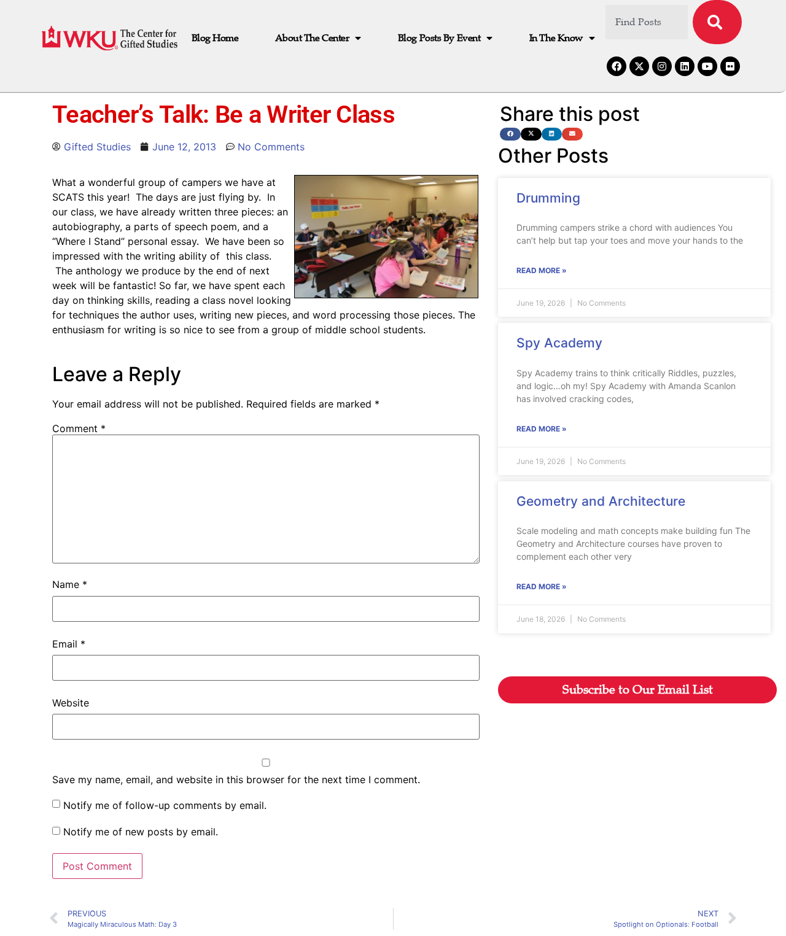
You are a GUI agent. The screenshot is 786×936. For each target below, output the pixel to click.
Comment (79, 428)
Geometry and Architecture (600, 501)
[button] (510, 134)
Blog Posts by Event (439, 38)
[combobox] (646, 22)
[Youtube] (707, 66)
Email (68, 644)
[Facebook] (616, 66)
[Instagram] (662, 66)
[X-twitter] (639, 66)
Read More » (541, 270)
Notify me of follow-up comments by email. (165, 805)
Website (70, 703)
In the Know (556, 38)
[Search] (717, 22)
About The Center (312, 38)
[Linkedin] (685, 66)
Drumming (548, 198)
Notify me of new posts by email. (140, 832)
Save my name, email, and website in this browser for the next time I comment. (236, 779)
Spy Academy (559, 342)
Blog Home (215, 38)
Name (69, 584)
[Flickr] (730, 66)
